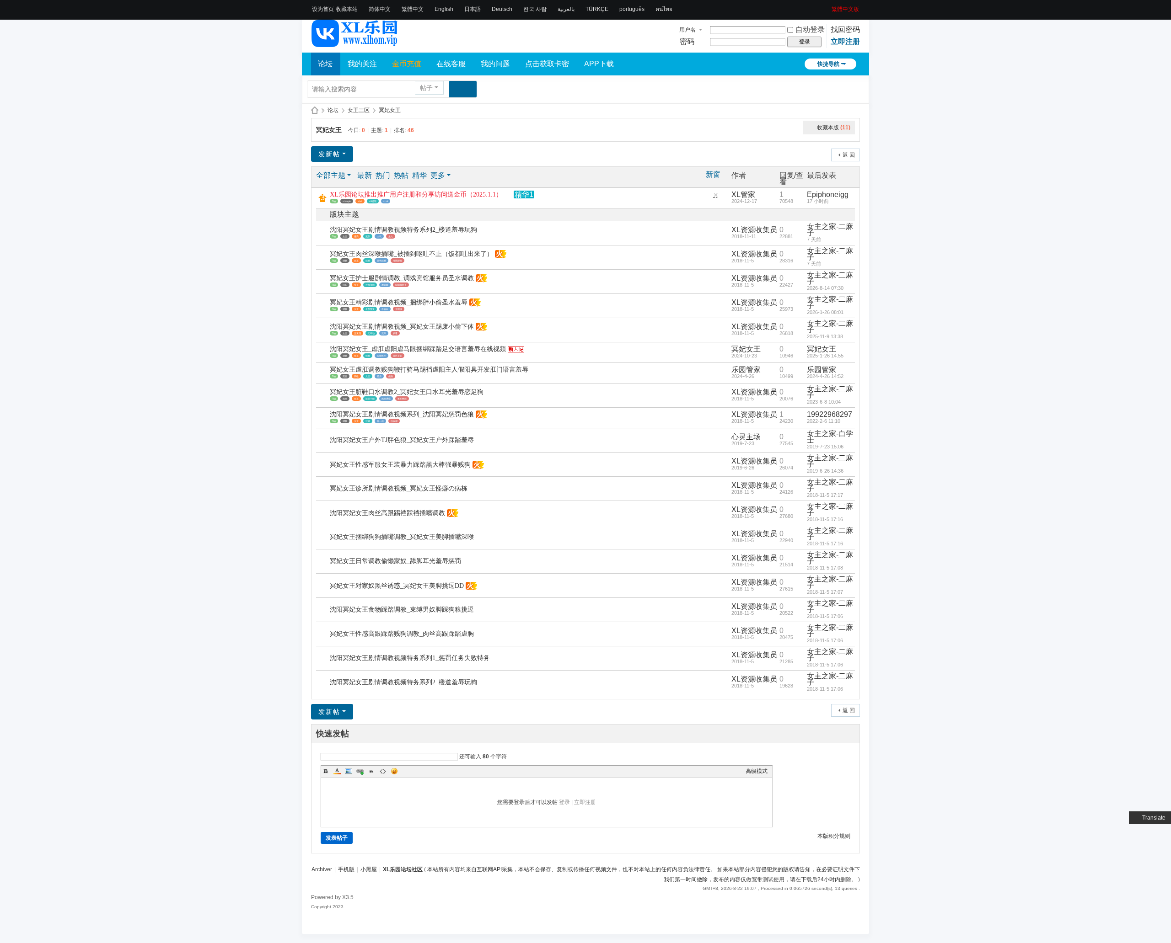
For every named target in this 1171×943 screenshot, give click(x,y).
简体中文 (380, 9)
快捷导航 (828, 64)
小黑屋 (368, 869)
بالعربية (566, 9)
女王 (345, 236)
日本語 (472, 9)
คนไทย (663, 9)
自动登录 (810, 29)
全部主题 (330, 175)
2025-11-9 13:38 (825, 336)
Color (337, 771)
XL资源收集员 (754, 230)
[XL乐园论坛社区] (355, 43)
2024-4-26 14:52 (825, 376)
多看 (395, 333)
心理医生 (381, 355)
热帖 (401, 175)
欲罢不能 (370, 398)
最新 (364, 175)
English (444, 9)
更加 (367, 236)
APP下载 (599, 64)
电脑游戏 (397, 260)
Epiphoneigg (828, 194)
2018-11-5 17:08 (825, 567)
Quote (371, 771)
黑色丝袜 (381, 260)
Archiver (322, 869)
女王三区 (359, 110)
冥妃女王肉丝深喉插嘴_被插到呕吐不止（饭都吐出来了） (411, 253)
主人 (390, 236)
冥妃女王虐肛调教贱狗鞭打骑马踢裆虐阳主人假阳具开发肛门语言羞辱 (429, 369)
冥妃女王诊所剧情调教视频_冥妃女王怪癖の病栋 (398, 488)
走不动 (371, 333)
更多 (437, 175)
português (632, 9)
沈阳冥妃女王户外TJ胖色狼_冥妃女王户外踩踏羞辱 (402, 440)
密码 (687, 41)
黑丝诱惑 (386, 398)
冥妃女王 (390, 110)
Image (348, 771)
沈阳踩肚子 (401, 284)
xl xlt (385, 201)
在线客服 (451, 64)
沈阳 (345, 284)
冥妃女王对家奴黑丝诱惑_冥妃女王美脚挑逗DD (397, 585)
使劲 (390, 376)
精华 (419, 175)
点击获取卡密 (547, 64)
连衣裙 (394, 421)
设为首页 (323, 9)
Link (360, 771)
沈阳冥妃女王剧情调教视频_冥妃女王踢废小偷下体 (402, 326)
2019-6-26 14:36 (825, 471)
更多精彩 (402, 398)
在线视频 (370, 284)
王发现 (357, 333)
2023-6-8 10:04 (824, 402)
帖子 (426, 87)
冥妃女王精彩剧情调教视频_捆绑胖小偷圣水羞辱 (398, 302)
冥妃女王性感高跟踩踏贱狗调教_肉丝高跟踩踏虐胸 (402, 633)
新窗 (713, 174)
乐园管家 (746, 369)
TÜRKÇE (597, 9)
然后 (379, 376)
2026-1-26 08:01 (825, 312)
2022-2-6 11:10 (823, 421)
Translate (1154, 818)
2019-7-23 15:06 (825, 446)
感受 (356, 236)
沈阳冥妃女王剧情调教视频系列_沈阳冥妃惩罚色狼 (402, 414)
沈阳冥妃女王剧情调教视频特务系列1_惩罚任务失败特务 (410, 658)
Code (382, 771)
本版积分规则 (833, 836)
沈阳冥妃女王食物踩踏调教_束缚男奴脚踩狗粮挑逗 (402, 609)
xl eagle (347, 201)
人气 (379, 236)
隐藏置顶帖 (715, 197)
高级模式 (757, 771)
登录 (564, 802)
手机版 (346, 869)
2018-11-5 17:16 (825, 519)
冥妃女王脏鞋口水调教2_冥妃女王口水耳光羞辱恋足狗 (406, 392)
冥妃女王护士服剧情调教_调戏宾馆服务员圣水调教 (402, 278)
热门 (383, 175)
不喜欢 (384, 309)
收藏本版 (833, 127)
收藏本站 (347, 9)
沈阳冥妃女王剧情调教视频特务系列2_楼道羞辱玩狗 (403, 229)
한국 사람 (535, 9)
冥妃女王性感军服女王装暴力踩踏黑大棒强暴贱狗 (400, 464)
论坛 (325, 64)
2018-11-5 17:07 (825, 592)
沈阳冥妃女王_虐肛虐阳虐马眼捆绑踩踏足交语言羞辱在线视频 (418, 349)
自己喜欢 (397, 355)
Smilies (394, 771)
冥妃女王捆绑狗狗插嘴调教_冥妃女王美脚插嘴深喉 (402, 536)
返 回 (849, 155)
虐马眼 (384, 284)
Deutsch (502, 9)
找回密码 (845, 29)
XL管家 (743, 194)
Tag (334, 201)
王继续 (398, 309)
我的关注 (362, 64)
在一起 (380, 421)
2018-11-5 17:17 (825, 495)
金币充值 (406, 64)
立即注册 (845, 41)
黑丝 (345, 376)
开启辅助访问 (828, 6)
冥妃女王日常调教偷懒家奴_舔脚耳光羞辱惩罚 (395, 561)
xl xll (360, 201)
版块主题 (344, 214)
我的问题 (495, 64)
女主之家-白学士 (830, 437)
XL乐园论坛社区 (314, 110)
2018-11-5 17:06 (825, 616)
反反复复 (370, 309)
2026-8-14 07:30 (825, 288)
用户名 (687, 30)
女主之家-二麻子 (830, 230)
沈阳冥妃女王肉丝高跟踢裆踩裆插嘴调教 (387, 513)
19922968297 (829, 414)
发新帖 (329, 154)
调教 (345, 260)
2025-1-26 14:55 (825, 355)
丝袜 (367, 260)
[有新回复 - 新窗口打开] (323, 233)
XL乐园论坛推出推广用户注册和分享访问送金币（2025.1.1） (416, 194)
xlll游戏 (372, 201)
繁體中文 (413, 9)
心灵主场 (746, 437)
